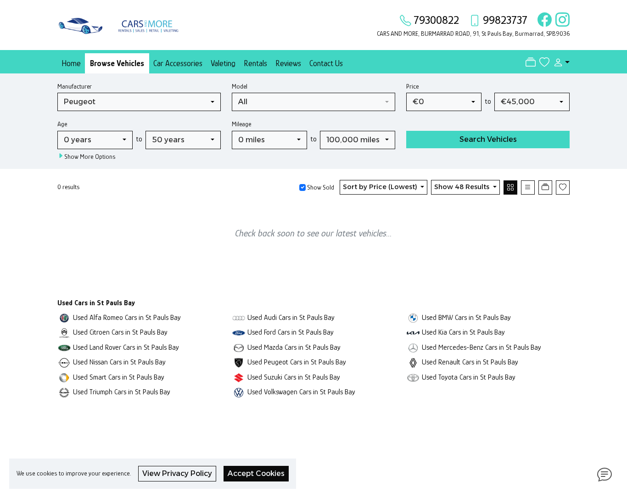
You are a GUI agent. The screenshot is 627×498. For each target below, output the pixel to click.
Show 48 (461, 187)
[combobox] (139, 102)
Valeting (223, 63)
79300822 (436, 20)
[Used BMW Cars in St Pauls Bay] (413, 317)
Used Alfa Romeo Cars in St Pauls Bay (127, 317)
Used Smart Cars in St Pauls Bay (118, 377)
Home (71, 63)
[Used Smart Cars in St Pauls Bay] (64, 377)
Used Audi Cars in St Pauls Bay (291, 317)
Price (412, 86)
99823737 (505, 20)
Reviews (288, 63)
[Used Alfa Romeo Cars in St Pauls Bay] (64, 317)
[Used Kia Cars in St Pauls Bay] (413, 332)
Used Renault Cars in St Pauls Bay (470, 362)
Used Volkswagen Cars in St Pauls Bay (301, 392)
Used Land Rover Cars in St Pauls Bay (126, 347)
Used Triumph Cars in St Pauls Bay (121, 392)
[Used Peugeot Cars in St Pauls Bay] (239, 362)
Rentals (255, 63)
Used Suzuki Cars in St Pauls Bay (293, 377)
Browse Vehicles (117, 63)
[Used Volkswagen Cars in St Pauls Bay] (239, 392)
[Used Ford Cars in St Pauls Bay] (239, 332)
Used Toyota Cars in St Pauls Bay (468, 377)
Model (239, 86)
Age (62, 124)
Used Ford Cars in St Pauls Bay (290, 332)
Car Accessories (177, 63)
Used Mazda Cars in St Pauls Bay (294, 347)
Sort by (380, 187)
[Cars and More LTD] (120, 24)
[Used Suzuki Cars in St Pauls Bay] (239, 377)
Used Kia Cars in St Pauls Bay (463, 332)
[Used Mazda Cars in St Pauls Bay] (239, 347)
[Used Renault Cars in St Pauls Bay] (413, 362)
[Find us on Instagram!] (561, 20)
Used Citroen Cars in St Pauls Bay (120, 332)
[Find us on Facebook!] (543, 20)
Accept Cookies (256, 473)
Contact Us (326, 63)
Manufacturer (74, 86)
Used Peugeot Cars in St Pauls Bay (296, 362)
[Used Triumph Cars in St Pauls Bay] (64, 392)
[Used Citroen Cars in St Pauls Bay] (64, 332)
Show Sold (320, 187)
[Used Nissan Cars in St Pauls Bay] (64, 362)
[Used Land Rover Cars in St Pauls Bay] (64, 347)
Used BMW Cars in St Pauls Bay (466, 317)
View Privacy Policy (177, 473)
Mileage (241, 124)
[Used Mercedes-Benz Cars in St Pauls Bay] (413, 347)
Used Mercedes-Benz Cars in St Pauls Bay (481, 347)
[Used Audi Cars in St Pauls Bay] (239, 317)
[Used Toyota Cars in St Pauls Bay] (413, 377)
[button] (559, 62)
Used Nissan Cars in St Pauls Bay (119, 362)
